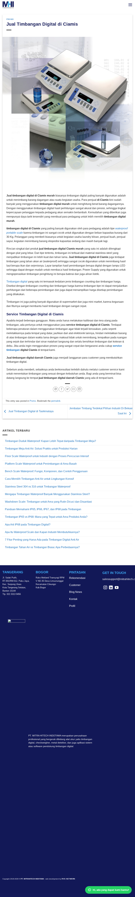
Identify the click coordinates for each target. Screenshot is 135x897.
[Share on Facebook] (61, 389)
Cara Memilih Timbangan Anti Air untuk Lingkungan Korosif (39, 478)
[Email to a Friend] (73, 389)
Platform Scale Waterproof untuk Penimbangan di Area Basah (41, 463)
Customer (75, 585)
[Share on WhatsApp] (55, 389)
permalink (55, 401)
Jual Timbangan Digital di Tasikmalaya (31, 411)
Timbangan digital (16, 281)
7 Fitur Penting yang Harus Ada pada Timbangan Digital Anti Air (42, 539)
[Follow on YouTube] (117, 588)
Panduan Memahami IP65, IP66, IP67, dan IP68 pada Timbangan (43, 509)
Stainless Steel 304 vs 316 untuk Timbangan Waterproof (37, 486)
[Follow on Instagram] (105, 588)
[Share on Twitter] (67, 389)
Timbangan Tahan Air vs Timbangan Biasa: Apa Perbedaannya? (42, 547)
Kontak (73, 599)
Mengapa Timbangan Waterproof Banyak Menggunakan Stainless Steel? (47, 494)
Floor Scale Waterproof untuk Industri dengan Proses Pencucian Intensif (47, 456)
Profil (72, 606)
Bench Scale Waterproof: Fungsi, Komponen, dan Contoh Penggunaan (46, 471)
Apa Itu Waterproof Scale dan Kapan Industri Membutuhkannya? (42, 532)
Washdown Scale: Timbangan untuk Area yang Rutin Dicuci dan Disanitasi (48, 501)
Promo (10, 19)
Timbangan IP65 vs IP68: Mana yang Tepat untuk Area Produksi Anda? (46, 516)
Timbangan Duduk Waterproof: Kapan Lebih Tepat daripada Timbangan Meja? (50, 441)
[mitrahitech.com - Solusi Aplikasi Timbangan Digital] (8, 5)
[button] (130, 4)
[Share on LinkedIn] (79, 389)
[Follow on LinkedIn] (111, 588)
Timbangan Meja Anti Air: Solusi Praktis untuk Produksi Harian (41, 448)
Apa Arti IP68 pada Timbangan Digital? (27, 524)
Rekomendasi (77, 578)
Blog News (75, 592)
